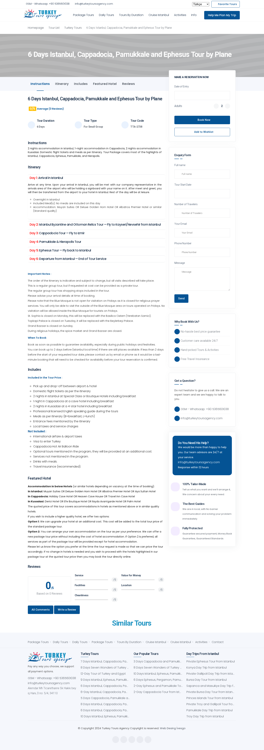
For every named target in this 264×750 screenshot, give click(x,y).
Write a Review (67, 609)
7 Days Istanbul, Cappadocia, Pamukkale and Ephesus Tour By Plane (105, 661)
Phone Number (182, 243)
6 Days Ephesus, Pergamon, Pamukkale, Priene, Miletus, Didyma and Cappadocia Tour (158, 680)
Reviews (128, 84)
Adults (178, 106)
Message (179, 262)
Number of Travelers (186, 204)
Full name (179, 165)
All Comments (41, 609)
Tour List (54, 28)
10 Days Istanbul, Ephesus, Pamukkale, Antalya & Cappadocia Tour (105, 716)
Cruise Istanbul (159, 15)
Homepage (36, 28)
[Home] (43, 14)
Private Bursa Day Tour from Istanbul (211, 692)
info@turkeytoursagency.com (94, 4)
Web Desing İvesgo (173, 728)
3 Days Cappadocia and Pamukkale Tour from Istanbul (158, 661)
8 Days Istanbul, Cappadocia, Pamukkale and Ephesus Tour (105, 704)
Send (181, 298)
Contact (218, 642)
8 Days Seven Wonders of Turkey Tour (105, 667)
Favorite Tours (227, 4)
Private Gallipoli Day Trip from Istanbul (211, 674)
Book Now (204, 120)
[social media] (115, 739)
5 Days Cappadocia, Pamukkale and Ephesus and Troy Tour (105, 698)
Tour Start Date (182, 184)
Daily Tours (106, 15)
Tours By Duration (131, 15)
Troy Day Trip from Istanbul (205, 716)
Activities (180, 15)
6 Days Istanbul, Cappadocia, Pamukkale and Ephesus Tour (105, 686)
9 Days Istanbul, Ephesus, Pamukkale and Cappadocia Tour (105, 680)
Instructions (40, 84)
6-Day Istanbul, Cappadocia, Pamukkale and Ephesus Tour (105, 692)
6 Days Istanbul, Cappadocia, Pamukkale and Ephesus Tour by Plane (105, 710)
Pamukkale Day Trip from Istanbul (209, 710)
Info (194, 15)
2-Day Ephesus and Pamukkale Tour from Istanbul (158, 686)
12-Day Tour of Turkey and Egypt (103, 674)
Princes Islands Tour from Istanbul (209, 698)
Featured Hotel (105, 84)
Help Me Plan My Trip (222, 15)
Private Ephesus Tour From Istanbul (210, 661)
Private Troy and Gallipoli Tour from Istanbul (211, 704)
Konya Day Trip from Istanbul (206, 667)
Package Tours (83, 15)
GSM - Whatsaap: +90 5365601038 (48, 4)
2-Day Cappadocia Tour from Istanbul (158, 692)
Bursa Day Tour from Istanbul (206, 680)
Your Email (180, 223)
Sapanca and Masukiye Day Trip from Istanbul (211, 686)
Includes (81, 84)
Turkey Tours (73, 28)
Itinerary (62, 84)
